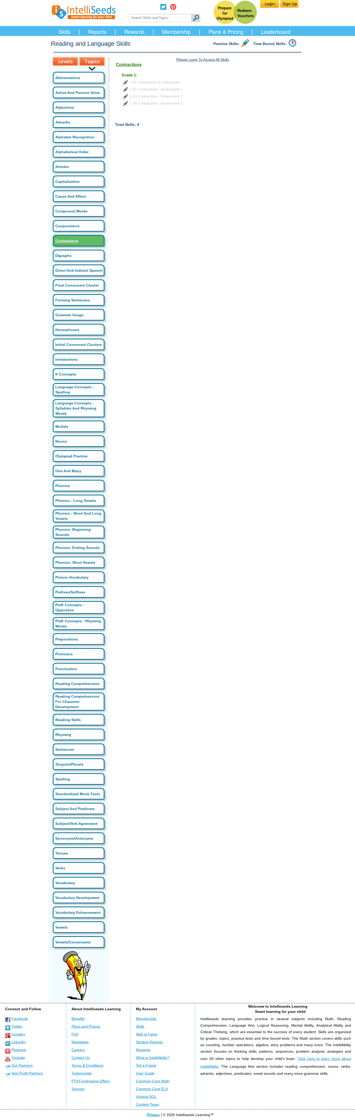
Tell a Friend (146, 1065)
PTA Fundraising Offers (90, 1081)
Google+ (18, 1034)
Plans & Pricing (225, 31)
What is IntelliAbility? (152, 1058)
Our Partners (22, 1065)
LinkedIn (18, 1042)
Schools (77, 1089)
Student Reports (149, 1042)
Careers (78, 1050)
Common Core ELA (152, 1089)
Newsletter (80, 1042)
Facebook (19, 1019)
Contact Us (80, 1058)
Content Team (147, 1104)
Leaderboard (275, 31)
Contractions (66, 241)
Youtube (18, 1058)
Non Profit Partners (27, 1073)
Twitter (16, 1026)
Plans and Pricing (85, 1026)
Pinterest (18, 1050)
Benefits (78, 1019)
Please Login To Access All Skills (202, 59)
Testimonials (81, 1073)
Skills (64, 31)
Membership (176, 31)
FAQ (75, 1034)
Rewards (134, 31)
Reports (97, 31)
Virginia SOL (146, 1097)
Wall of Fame (146, 1034)
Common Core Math (152, 1081)
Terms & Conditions (87, 1065)
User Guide (145, 1073)
